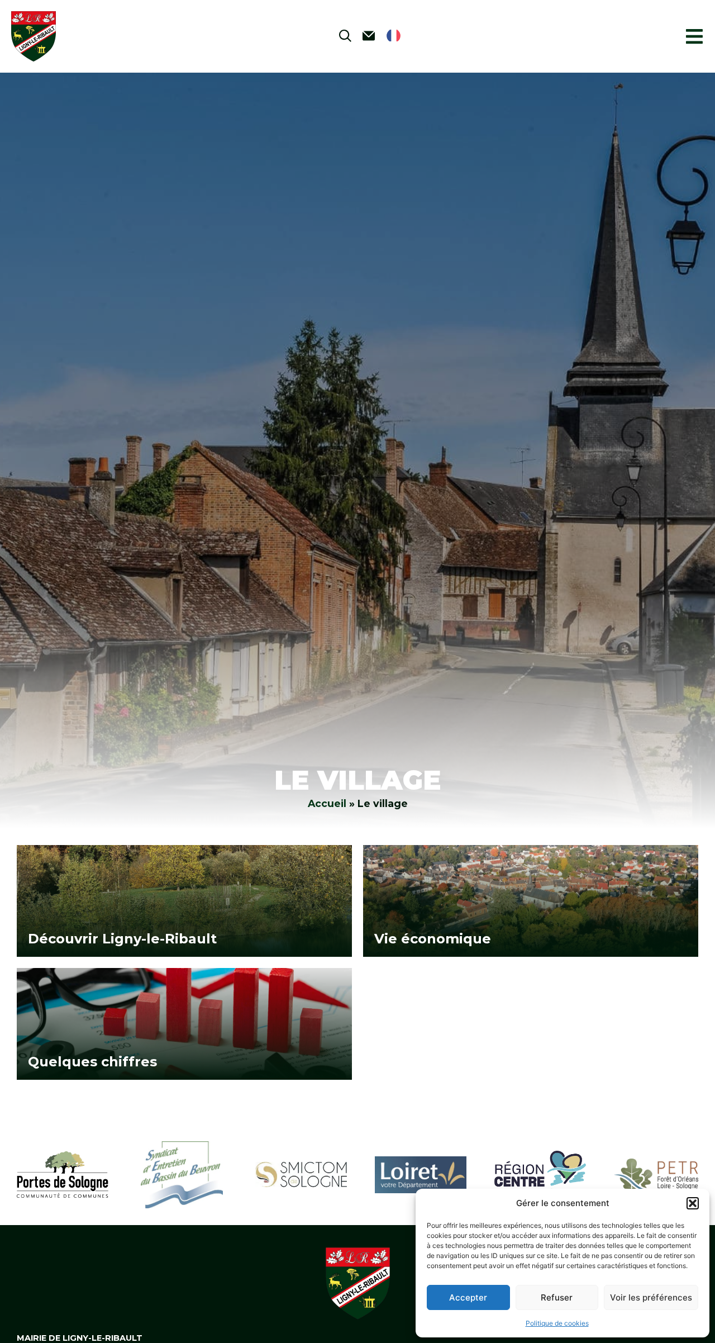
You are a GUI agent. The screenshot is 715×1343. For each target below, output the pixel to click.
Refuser (557, 1297)
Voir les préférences (651, 1297)
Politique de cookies (557, 1323)
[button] (692, 1203)
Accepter (468, 1297)
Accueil (327, 803)
